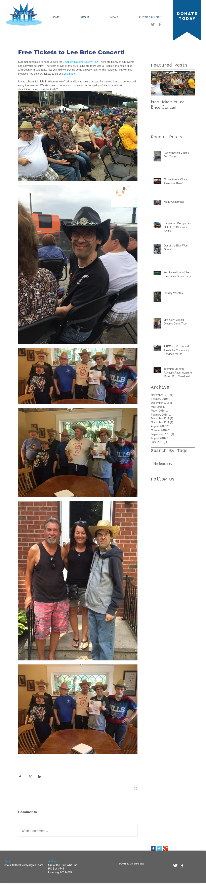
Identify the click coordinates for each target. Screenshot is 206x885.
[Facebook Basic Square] (153, 848)
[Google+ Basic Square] (165, 848)
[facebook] (182, 865)
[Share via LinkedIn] (40, 776)
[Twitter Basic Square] (159, 848)
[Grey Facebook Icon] (159, 24)
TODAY (187, 18)
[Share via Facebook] (20, 776)
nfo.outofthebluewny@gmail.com (24, 865)
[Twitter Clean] (175, 865)
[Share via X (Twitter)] (30, 776)
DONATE (187, 13)
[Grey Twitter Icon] (152, 24)
